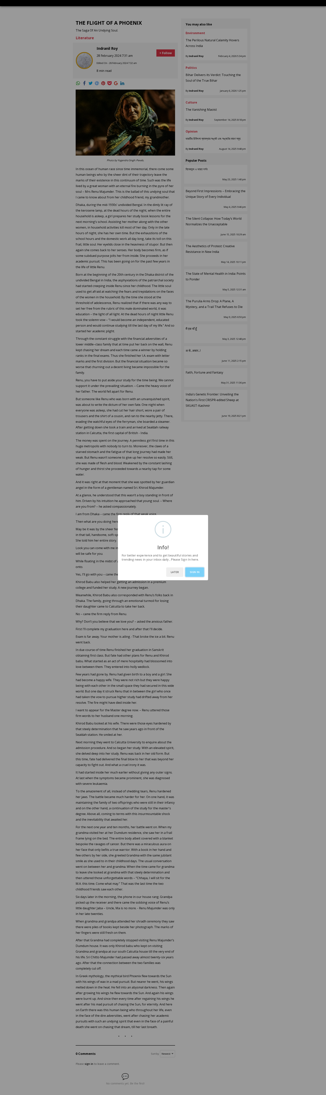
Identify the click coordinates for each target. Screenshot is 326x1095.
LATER (175, 572)
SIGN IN (195, 572)
